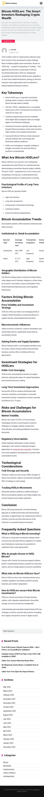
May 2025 (7, 727)
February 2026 (8, 695)
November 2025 (9, 703)
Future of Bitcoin (9, 773)
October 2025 (8, 707)
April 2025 (7, 731)
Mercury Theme (22, 791)
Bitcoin (5, 762)
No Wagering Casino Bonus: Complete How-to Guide (20, 666)
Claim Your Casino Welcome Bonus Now (18, 661)
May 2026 (7, 687)
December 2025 (9, 699)
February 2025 (8, 739)
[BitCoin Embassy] (9, 3)
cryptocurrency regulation (22, 449)
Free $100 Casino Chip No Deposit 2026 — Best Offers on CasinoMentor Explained (20, 648)
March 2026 (7, 691)
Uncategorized (8, 776)
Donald (13, 50)
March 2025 (7, 735)
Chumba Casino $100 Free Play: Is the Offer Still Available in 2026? (21, 655)
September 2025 (9, 711)
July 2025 (7, 719)
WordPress (36, 789)
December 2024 (9, 747)
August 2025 (8, 715)
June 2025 (7, 723)
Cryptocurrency (8, 41)
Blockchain (7, 766)
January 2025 (8, 743)
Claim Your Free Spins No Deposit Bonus (18, 672)
